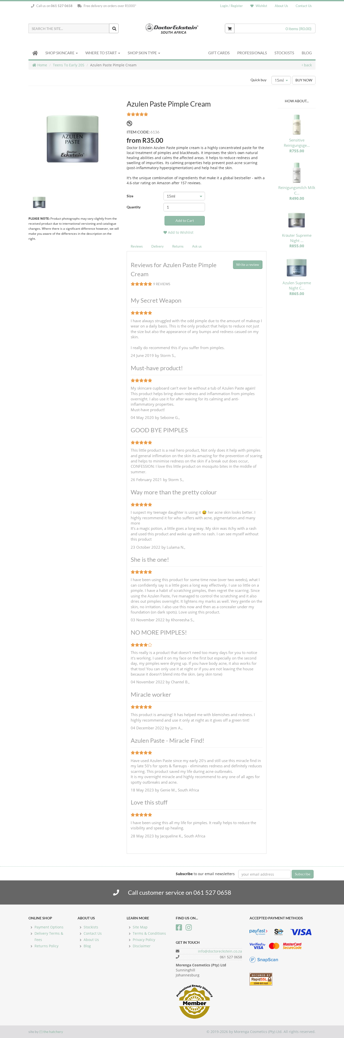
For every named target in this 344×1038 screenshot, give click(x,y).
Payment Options (49, 927)
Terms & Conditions (149, 933)
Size (130, 196)
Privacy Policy (144, 939)
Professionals (252, 53)
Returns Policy (46, 945)
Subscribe (302, 874)
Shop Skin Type (143, 53)
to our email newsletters (205, 873)
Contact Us (304, 6)
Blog (307, 53)
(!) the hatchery (51, 1031)
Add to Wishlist (180, 232)
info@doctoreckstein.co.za (220, 951)
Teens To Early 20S (68, 65)
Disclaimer (142, 945)
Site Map (140, 927)
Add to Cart (185, 220)
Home (41, 65)
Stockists (284, 53)
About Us (281, 6)
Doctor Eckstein (172, 28)
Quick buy (258, 80)
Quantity (134, 207)
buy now (303, 80)
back (307, 65)
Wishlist (261, 6)
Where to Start (101, 53)
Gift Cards (219, 53)
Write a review (247, 264)
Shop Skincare (60, 53)
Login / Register (231, 6)
